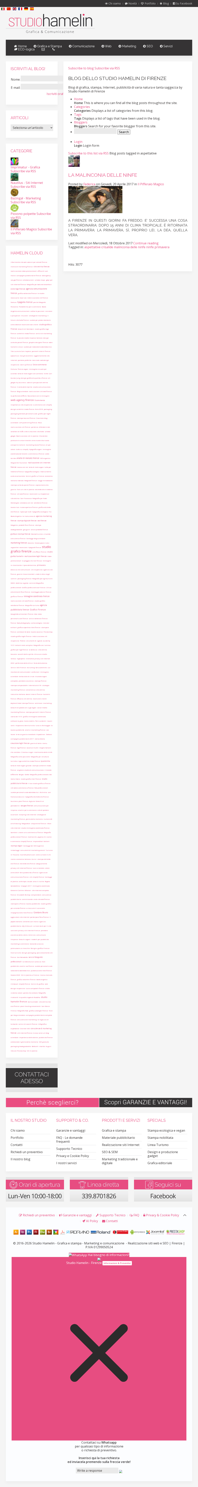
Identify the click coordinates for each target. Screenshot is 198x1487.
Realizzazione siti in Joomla (27, 436)
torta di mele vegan (36, 467)
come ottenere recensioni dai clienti (24, 324)
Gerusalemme (41, 667)
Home (22, 46)
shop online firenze (38, 823)
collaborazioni (28, 280)
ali (49, 378)
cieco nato (35, 360)
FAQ (136, 1215)
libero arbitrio (45, 471)
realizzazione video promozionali (24, 271)
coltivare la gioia (17, 721)
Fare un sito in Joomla (25, 489)
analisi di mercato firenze (28, 458)
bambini (14, 832)
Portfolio (150, 3)
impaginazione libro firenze (22, 912)
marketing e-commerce (20, 944)
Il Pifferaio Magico (151, 184)
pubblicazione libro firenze (41, 970)
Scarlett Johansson (27, 855)
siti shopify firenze (36, 877)
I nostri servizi (66, 1163)
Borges (21, 774)
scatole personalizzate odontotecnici (25, 792)
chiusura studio (40, 654)
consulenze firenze (18, 538)
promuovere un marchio (20, 948)
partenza (34, 427)
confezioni (35, 672)
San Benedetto (22, 957)
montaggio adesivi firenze (41, 592)
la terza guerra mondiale (26, 734)
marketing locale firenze (35, 445)
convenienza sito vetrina (35, 690)
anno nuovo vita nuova (40, 440)
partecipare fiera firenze (39, 917)
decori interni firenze (34, 694)
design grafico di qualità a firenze (34, 378)
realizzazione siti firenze (20, 427)
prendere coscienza (26, 681)
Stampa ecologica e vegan (166, 1130)
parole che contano (30, 993)
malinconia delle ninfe (43, 752)
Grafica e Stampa (49, 46)
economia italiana (23, 859)
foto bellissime (37, 534)
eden (51, 342)
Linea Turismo (158, 1145)
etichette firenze (22, 320)
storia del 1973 (16, 716)
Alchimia (43, 792)
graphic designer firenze (38, 342)
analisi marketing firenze (35, 730)
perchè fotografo (39, 302)
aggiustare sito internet (20, 917)
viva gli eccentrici (26, 356)
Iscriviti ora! (55, 94)
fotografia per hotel (39, 498)
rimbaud (14, 984)
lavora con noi (22, 467)
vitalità (42, 1046)
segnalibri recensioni (19, 547)
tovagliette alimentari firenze (22, 614)
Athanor (28, 890)
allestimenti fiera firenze (20, 592)
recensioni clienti (40, 699)
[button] (3, 9)
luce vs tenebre (38, 868)
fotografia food (22, 1011)
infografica (42, 1024)
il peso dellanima (29, 565)
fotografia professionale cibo (41, 774)
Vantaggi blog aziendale (35, 538)
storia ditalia (40, 739)
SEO (149, 46)
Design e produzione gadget (163, 1154)
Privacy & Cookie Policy (162, 1215)
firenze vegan (23, 369)
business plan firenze (19, 801)
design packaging (29, 953)
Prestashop (48, 632)
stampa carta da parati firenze (23, 485)
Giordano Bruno (40, 912)
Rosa (40, 422)
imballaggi (15, 850)
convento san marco (30, 921)
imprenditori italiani (41, 841)
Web (108, 46)
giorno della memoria (34, 819)
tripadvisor (40, 734)
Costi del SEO (25, 1028)
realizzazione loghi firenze (35, 556)
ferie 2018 (39, 409)
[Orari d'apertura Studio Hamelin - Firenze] (35, 1189)
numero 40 (48, 819)
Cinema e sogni (27, 752)
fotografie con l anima (41, 645)
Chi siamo (114, 3)
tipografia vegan (35, 449)
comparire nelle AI (18, 445)
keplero (28, 351)
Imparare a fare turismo (25, 725)
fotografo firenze (30, 480)
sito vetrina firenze (41, 266)
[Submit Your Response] (120, 1471)
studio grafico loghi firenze (21, 636)
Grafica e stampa (114, 1130)
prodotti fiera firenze (26, 525)
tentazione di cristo (26, 676)
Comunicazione (83, 46)
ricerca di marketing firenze (22, 266)
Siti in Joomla (32, 1051)
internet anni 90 (34, 685)
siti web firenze (23, 494)
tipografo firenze (34, 547)
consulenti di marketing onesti (32, 850)
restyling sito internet (27, 814)
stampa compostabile (19, 685)
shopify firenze (24, 984)
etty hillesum (27, 926)
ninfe (46, 373)
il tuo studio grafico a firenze (39, 783)
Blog (165, 3)
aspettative (15, 1028)
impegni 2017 (26, 886)
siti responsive (37, 570)
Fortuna (14, 369)
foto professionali (41, 788)
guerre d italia (36, 743)
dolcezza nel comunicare (20, 570)
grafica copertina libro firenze (28, 627)
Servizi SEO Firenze (18, 667)
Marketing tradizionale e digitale (120, 1161)
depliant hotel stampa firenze (22, 703)
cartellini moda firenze (26, 333)
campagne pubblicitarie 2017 (22, 739)
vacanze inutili (32, 748)
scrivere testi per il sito (42, 926)
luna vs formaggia (43, 725)
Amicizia (32, 935)
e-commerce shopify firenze (21, 841)
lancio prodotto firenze (39, 529)
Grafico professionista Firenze (33, 587)
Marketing (128, 46)
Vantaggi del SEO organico (33, 846)
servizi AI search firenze (27, 1024)
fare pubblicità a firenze (29, 872)
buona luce (15, 507)
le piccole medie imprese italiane (30, 338)
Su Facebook (183, 3)
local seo (23, 298)
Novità (132, 3)
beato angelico (41, 979)
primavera (41, 565)
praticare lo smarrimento (21, 440)
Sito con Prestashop (18, 1051)
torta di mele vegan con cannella (30, 373)
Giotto (27, 774)
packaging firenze (24, 578)
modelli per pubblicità (40, 939)
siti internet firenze (24, 1033)
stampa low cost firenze (26, 418)
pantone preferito (24, 360)
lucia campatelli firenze (35, 988)
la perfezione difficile (19, 396)
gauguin (26, 529)
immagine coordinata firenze (37, 596)
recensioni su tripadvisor (39, 494)
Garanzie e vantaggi (70, 1130)
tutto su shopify (22, 449)
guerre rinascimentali (26, 574)
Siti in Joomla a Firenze (30, 975)
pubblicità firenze (46, 1037)
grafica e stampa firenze (20, 534)
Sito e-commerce (40, 364)
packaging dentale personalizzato (24, 414)
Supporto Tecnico (69, 1149)
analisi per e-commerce (27, 810)
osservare (14, 814)
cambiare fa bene (23, 632)
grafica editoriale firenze (27, 293)
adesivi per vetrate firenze (37, 262)
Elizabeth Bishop (23, 895)
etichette (40, 431)
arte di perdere (43, 810)
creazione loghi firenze (20, 743)
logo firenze (21, 748)
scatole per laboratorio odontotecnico (38, 347)
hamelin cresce (17, 347)
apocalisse (15, 356)
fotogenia (14, 525)
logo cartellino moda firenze (29, 761)
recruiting (31, 667)
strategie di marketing (38, 315)
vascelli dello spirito (25, 654)
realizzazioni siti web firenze (40, 391)
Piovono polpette (23, 214)
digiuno (32, 801)
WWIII (13, 583)
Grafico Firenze (38, 609)
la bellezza (33, 650)
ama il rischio (38, 881)
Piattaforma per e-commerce (30, 307)
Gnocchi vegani (25, 939)
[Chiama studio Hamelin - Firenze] (99, 1189)
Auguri (48, 1046)
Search (124, 132)
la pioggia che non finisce (32, 561)
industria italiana (18, 694)
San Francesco (26, 498)
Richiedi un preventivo (27, 1152)
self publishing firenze (28, 422)
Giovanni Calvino (17, 890)
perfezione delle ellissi (24, 663)
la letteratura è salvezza (31, 962)
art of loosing (16, 823)
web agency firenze (22, 400)
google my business (18, 382)
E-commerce (40, 400)
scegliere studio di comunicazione (30, 770)
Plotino (22, 641)
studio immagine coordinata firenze (35, 828)
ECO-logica (26, 49)
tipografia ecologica (32, 471)
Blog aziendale (22, 391)
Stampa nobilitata (160, 1137)
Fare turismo (16, 953)
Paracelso (14, 307)
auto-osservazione (18, 476)
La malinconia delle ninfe (102, 175)
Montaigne (15, 503)
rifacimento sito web (18, 262)
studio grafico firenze (31, 549)
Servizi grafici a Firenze (35, 476)
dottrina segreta (22, 583)
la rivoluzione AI (28, 516)
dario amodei (33, 1002)
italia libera (15, 779)
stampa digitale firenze (27, 520)
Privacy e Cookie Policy (72, 1156)
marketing (47, 703)
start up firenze (26, 365)
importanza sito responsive (21, 405)
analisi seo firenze (27, 966)
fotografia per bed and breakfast (39, 284)
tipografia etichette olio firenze (37, 797)
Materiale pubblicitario (118, 1137)
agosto (39, 641)
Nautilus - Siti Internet (27, 183)
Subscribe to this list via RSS (88, 153)
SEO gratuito (44, 1042)
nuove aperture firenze (29, 507)
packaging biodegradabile (21, 1046)
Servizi (168, 46)
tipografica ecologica (40, 512)
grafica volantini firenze (26, 979)
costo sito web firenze (41, 899)
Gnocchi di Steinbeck (26, 329)
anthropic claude (25, 881)
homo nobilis (29, 721)
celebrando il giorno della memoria (24, 1042)
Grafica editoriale (160, 1163)
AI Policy (91, 1221)
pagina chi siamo (44, 837)
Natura (13, 302)
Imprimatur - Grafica (25, 167)
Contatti (16, 1145)
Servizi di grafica (37, 984)
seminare (38, 703)
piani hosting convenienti (30, 1006)
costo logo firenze (18, 289)
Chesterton (43, 436)
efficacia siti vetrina (24, 699)
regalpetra (21, 658)
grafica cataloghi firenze (38, 1011)
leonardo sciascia (37, 944)
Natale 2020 (15, 975)
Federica (89, 184)
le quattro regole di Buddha (29, 997)
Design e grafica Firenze (40, 948)
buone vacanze (37, 632)
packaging (48, 409)
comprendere (36, 895)
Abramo (31, 543)
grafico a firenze (17, 596)
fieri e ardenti (40, 721)
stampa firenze (40, 681)
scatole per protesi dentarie (40, 320)
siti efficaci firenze (39, 552)
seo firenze (41, 520)
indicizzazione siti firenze (37, 298)
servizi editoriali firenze (38, 618)
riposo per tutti (26, 512)
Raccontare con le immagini (38, 396)
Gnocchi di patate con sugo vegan (23, 707)
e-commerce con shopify (42, 405)
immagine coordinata (41, 886)
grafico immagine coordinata (34, 716)
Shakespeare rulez (42, 543)
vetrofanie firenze (40, 503)
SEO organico (45, 458)
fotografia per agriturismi (42, 578)
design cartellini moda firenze (22, 409)
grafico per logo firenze (19, 650)
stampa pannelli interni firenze (38, 712)
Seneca (13, 658)
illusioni (24, 315)
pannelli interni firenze (41, 351)
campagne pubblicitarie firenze (28, 275)
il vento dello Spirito (24, 387)
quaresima (45, 761)
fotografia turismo (32, 605)
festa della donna (40, 663)
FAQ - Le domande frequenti (69, 1139)
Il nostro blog (20, 1159)
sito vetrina (15, 498)
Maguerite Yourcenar (19, 463)
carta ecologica (36, 623)
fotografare (26, 823)
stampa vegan (16, 845)
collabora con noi (26, 503)
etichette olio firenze (27, 863)
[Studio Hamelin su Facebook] (163, 1189)
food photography (23, 623)
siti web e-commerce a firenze (22, 788)
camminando (27, 899)
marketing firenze (19, 542)
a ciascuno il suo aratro (35, 908)
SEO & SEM (110, 1152)
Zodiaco (49, 734)
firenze (13, 623)
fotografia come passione (20, 757)
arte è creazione (30, 431)
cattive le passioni (37, 311)
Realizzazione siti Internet (120, 1145)
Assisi (34, 859)
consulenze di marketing (27, 1019)
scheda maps (40, 280)
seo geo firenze (26, 805)
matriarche (32, 837)
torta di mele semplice (24, 645)
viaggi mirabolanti (45, 480)
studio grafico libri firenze (31, 779)
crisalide (47, 534)
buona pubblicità (33, 904)
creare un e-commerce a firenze (30, 832)
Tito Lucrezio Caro (18, 351)
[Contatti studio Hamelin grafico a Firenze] (32, 1077)
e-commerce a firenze (36, 454)
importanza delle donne (28, 1037)
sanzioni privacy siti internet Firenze (25, 930)
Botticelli (35, 1046)
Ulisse (48, 587)
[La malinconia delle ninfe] (95, 199)
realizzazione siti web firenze (22, 601)
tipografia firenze (24, 302)
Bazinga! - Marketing (26, 198)
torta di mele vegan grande (21, 765)
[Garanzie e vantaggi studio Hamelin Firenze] (99, 1102)
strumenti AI (31, 641)
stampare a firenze (18, 904)
